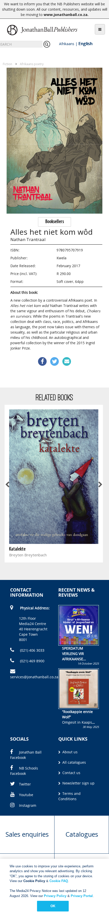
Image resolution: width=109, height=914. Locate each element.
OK (52, 906)
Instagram (27, 805)
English (85, 43)
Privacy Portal (82, 896)
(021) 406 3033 (31, 650)
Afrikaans (66, 43)
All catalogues (73, 762)
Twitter (25, 784)
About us (69, 752)
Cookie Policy (34, 881)
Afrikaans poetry (32, 64)
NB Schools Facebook (24, 771)
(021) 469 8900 (31, 661)
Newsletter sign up (78, 783)
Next (99, 484)
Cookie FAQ (58, 881)
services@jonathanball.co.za (34, 676)
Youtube (26, 794)
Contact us (70, 772)
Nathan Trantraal (28, 239)
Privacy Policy (55, 896)
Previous (7, 484)
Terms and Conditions (69, 796)
